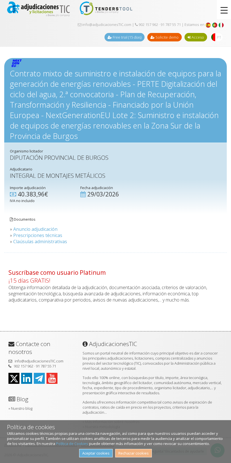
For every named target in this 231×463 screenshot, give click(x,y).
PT (219, 37)
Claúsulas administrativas (40, 241)
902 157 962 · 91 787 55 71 (159, 24)
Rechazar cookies (133, 453)
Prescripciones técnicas (37, 235)
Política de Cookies (72, 443)
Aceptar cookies (96, 453)
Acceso (197, 37)
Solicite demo (167, 37)
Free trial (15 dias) (126, 37)
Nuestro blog (21, 408)
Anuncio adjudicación (35, 229)
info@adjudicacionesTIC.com (106, 24)
